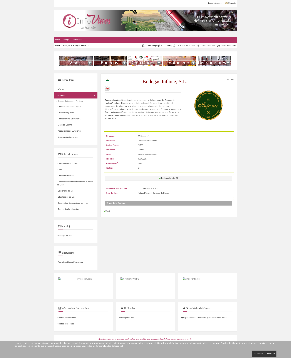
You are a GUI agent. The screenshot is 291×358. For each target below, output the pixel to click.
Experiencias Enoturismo (68, 137)
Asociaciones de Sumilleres (69, 131)
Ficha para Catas (127, 318)
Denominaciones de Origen (69, 107)
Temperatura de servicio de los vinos (72, 203)
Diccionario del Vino (66, 191)
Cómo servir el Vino (65, 176)
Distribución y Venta (65, 113)
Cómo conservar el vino (67, 164)
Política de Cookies (66, 324)
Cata (59, 170)
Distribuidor (77, 40)
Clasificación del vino (66, 197)
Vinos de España (64, 125)
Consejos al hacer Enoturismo (70, 262)
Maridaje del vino (64, 236)
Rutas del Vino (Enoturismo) (69, 119)
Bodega (66, 40)
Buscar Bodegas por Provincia (70, 101)
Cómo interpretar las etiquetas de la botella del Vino (75, 183)
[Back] (107, 211)
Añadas (60, 89)
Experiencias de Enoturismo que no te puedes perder (205, 318)
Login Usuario (215, 3)
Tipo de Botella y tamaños (68, 209)
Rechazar (271, 354)
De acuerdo (258, 354)
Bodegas (66, 45)
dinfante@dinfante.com (147, 154)
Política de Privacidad (67, 318)
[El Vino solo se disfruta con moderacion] (208, 285)
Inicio (57, 40)
